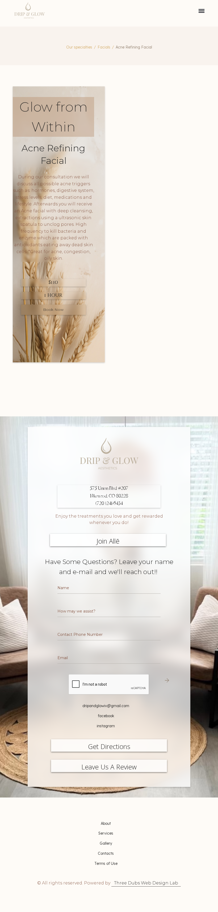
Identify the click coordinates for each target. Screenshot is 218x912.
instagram (106, 726)
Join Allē (108, 540)
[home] (60, 13)
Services (105, 833)
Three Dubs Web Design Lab (146, 882)
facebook (106, 715)
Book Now (53, 309)
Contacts (106, 853)
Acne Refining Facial (134, 47)
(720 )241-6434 (109, 503)
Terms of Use (106, 863)
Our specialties (79, 47)
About (106, 823)
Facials (104, 47)
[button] (201, 13)
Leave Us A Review (109, 766)
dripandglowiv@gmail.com (105, 705)
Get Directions (109, 746)
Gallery (106, 843)
